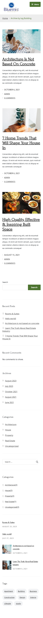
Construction (9, 597)
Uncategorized (12, 446)
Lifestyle (7, 603)
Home (5, 18)
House (8, 430)
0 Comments (9, 98)
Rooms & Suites (12, 313)
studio (18, 603)
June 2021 (9, 402)
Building (21, 591)
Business (33, 591)
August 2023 (10, 380)
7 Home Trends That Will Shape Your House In (21, 143)
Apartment (8, 591)
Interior (33, 597)
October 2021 (11, 391)
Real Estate (10, 440)
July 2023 (9, 386)
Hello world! (10, 318)
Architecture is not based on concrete (18, 61)
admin (7, 94)
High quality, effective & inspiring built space (21, 224)
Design (22, 597)
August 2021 (10, 397)
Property (9, 435)
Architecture (10, 424)
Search (5, 282)
